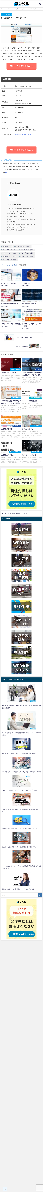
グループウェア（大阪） (10, 249)
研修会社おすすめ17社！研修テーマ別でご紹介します (19, 889)
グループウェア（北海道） (23, 246)
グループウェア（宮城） (27, 249)
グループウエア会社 (7, 14)
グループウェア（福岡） (10, 259)
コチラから (8, 172)
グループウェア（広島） (10, 253)
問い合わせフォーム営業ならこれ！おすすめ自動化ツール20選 (21, 772)
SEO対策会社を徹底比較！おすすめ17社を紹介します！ (19, 828)
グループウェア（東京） (10, 256)
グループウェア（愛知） (27, 253)
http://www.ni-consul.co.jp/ (23, 134)
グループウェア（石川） (27, 256)
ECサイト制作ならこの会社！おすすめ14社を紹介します (20, 790)
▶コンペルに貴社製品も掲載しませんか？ (15, 513)
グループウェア (7, 246)
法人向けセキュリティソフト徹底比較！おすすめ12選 (19, 847)
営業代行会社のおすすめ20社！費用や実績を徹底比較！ (19, 753)
